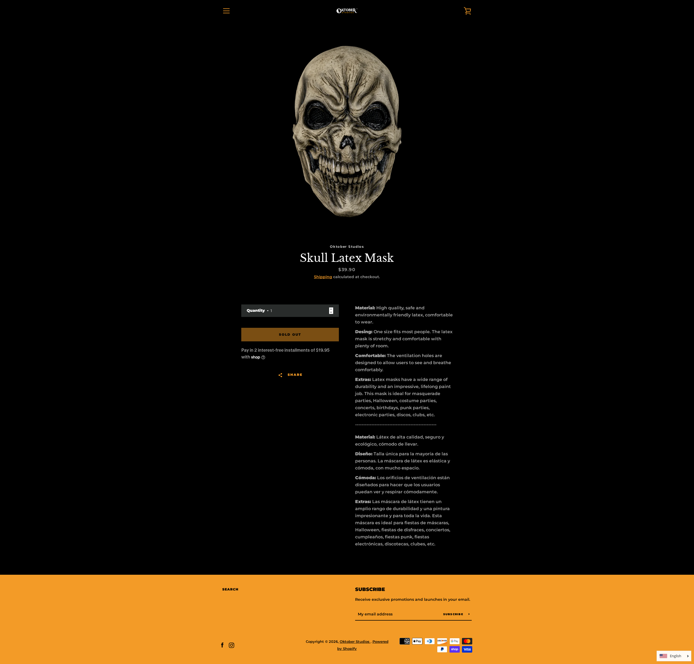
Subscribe (370, 589)
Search (230, 589)
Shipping (323, 276)
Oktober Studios (355, 642)
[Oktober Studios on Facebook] (222, 644)
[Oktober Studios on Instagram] (231, 644)
